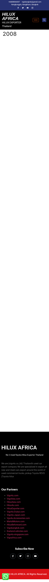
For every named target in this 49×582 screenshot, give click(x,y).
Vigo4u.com (12, 495)
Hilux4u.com (13, 505)
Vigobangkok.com (15, 528)
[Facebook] (18, 8)
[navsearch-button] (44, 20)
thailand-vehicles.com (17, 531)
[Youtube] (28, 8)
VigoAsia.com (13, 498)
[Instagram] (32, 8)
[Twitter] (23, 8)
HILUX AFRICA (10, 16)
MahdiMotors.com (15, 521)
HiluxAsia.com (14, 502)
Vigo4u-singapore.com (17, 534)
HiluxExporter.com (15, 508)
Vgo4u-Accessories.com (18, 518)
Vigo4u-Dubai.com (16, 511)
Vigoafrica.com (14, 537)
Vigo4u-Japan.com (16, 515)
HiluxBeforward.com (16, 524)
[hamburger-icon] (36, 20)
